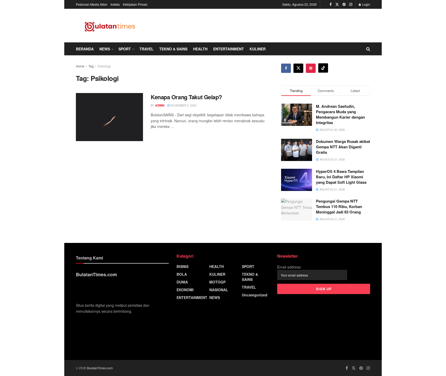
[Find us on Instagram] (350, 4)
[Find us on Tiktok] (323, 68)
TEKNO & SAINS (173, 48)
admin (159, 105)
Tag (91, 66)
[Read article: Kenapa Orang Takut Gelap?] (109, 117)
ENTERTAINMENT (228, 48)
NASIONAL (218, 289)
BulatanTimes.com (100, 368)
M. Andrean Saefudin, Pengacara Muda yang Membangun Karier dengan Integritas (340, 114)
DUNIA (182, 282)
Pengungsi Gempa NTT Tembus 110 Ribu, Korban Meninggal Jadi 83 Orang (339, 206)
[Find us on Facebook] (331, 4)
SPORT (124, 48)
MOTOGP (217, 282)
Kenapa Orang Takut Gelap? (186, 97)
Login (365, 4)
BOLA (182, 274)
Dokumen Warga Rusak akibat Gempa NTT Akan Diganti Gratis (343, 147)
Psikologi (104, 66)
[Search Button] (368, 48)
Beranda (85, 48)
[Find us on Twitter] (337, 4)
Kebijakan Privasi (135, 4)
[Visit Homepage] (110, 25)
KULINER (258, 48)
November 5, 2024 (183, 105)
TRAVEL (146, 48)
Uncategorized (254, 294)
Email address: (289, 267)
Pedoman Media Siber (91, 4)
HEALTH (200, 48)
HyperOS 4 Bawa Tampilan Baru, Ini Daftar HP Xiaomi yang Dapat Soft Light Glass (341, 176)
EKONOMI (185, 289)
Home (80, 66)
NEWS (104, 48)
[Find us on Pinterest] (344, 4)
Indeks (115, 4)
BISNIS (182, 266)
